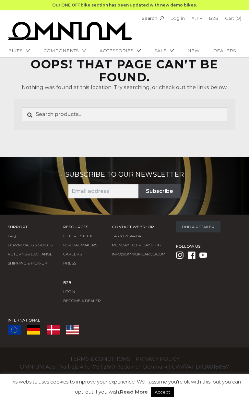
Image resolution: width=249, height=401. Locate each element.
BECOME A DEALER (82, 300)
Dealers (224, 50)
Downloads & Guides (30, 244)
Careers (72, 254)
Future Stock (78, 235)
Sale (160, 50)
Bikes (15, 50)
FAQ (12, 235)
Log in (177, 18)
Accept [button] (162, 392)
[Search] (162, 18)
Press (69, 263)
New (193, 50)
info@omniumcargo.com (138, 254)
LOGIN (69, 291)
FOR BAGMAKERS (80, 244)
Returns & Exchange (30, 254)
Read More (134, 392)
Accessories (117, 50)
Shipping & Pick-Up (27, 263)
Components (61, 50)
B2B (214, 18)
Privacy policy (158, 359)
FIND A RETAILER (198, 226)
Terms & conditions (100, 359)
